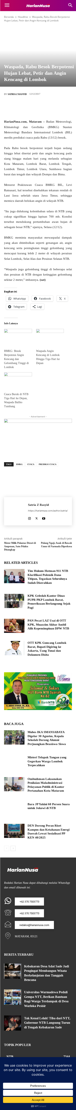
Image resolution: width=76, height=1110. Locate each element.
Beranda (9, 17)
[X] (32, 107)
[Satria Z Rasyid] (16, 511)
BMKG (19, 464)
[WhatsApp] (56, 107)
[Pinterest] (44, 107)
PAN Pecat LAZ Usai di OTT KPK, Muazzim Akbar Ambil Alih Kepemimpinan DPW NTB (48, 624)
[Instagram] (29, 517)
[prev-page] (6, 848)
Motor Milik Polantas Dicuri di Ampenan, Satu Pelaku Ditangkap (20, 546)
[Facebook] (20, 107)
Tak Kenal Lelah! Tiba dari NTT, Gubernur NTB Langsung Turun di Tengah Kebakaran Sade (47, 1022)
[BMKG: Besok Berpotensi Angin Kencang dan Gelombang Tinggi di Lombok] (18, 337)
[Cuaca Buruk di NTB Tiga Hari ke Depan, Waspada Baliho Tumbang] (18, 380)
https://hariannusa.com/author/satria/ (48, 510)
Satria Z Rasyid (17, 94)
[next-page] (13, 848)
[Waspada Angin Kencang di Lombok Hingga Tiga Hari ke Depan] (50, 337)
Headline (23, 17)
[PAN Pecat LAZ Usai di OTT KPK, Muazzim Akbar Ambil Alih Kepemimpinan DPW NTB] (14, 626)
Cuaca (30, 464)
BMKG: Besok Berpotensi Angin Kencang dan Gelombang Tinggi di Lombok (16, 359)
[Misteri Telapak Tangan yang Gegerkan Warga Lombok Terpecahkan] (14, 762)
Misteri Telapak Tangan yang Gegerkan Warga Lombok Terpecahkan (47, 761)
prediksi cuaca (47, 464)
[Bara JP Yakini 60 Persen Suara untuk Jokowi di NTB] (14, 809)
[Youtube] (43, 517)
